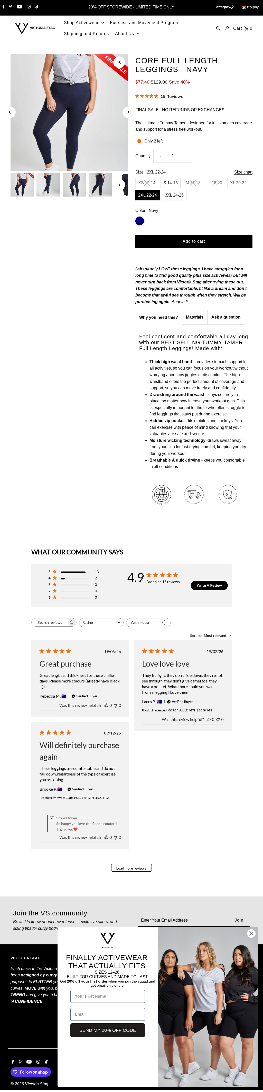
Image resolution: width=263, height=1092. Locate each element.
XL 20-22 (238, 183)
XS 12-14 (146, 183)
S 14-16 (170, 183)
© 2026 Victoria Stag (29, 1084)
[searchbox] (49, 622)
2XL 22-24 (147, 195)
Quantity (143, 156)
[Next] (128, 112)
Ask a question (226, 317)
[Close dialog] (251, 933)
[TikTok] (36, 7)
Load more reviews (131, 868)
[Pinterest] (10, 7)
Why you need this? (158, 317)
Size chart (243, 172)
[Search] (218, 28)
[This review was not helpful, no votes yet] (115, 705)
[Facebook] (3, 7)
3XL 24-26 (174, 195)
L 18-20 (215, 183)
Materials (194, 317)
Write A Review (209, 585)
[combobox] (101, 622)
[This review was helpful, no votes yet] (106, 705)
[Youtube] (19, 7)
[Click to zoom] (119, 62)
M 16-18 (193, 183)
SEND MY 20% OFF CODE (107, 1030)
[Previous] (10, 112)
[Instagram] (28, 7)
